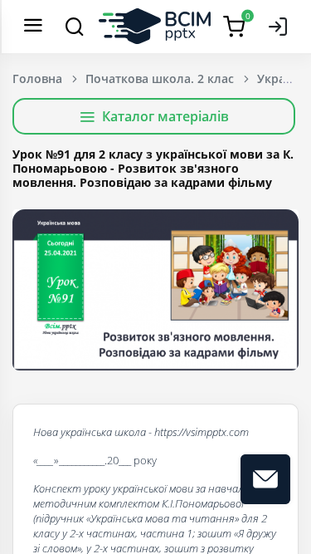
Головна (37, 78)
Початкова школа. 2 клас (159, 78)
